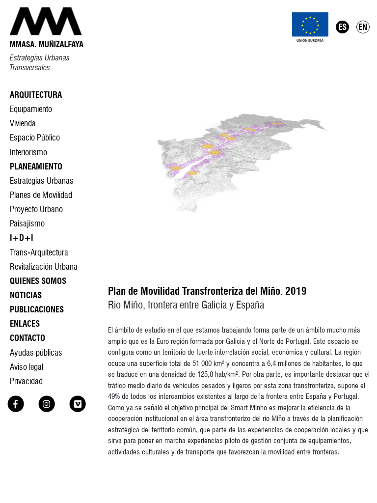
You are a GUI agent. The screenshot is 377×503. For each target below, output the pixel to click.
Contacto (27, 338)
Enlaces (25, 323)
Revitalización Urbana (44, 266)
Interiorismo (28, 152)
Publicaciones (37, 309)
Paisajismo (27, 223)
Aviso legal (26, 367)
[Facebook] (15, 409)
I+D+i (21, 237)
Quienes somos (38, 281)
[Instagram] (46, 409)
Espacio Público (35, 137)
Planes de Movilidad (41, 195)
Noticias (26, 295)
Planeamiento (36, 166)
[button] (239, 159)
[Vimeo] (77, 409)
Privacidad (26, 381)
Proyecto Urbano (36, 209)
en (362, 27)
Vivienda (23, 123)
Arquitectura (36, 94)
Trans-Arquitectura (39, 252)
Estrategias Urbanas (42, 180)
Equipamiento (31, 109)
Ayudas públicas (36, 352)
